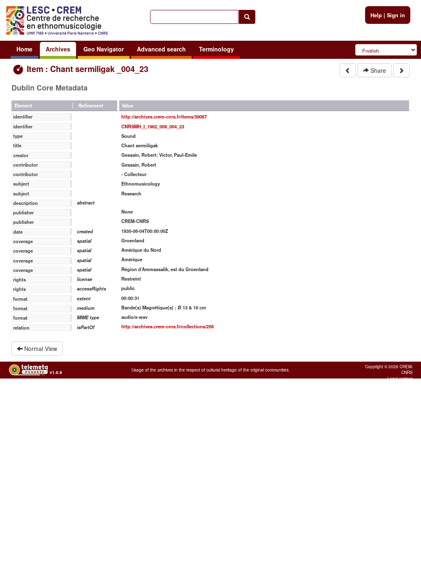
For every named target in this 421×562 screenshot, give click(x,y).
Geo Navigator (103, 49)
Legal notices (400, 378)
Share (377, 70)
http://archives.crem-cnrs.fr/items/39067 (164, 116)
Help (376, 15)
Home (24, 49)
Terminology (216, 49)
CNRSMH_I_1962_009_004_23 (152, 126)
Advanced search (161, 49)
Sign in (396, 15)
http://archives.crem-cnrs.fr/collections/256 (167, 326)
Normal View (40, 348)
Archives (58, 49)
